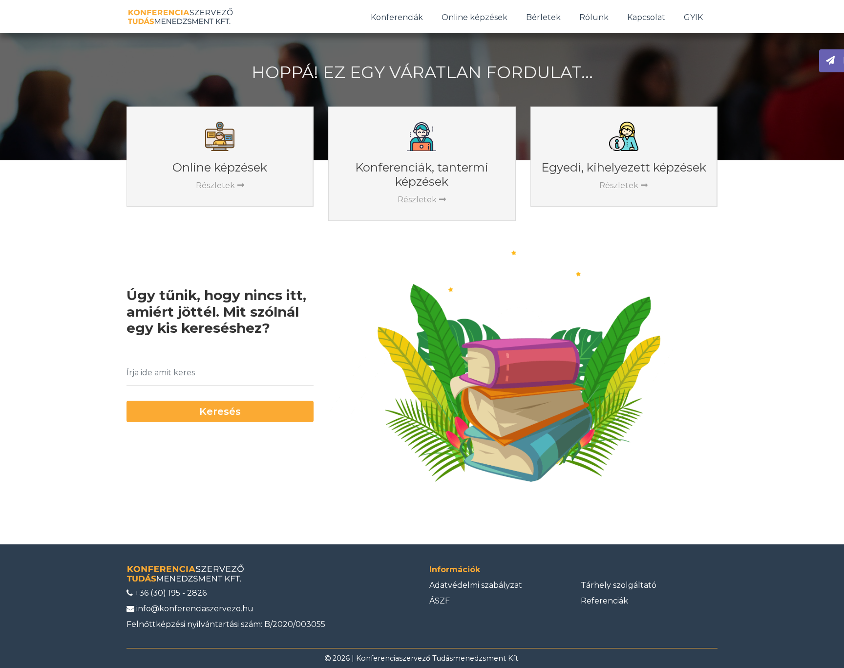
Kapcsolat (646, 17)
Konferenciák (397, 17)
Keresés (220, 411)
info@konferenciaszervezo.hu (193, 608)
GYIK (693, 17)
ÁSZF (439, 600)
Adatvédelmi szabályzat (475, 585)
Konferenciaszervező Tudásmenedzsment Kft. (438, 658)
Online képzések (474, 17)
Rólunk (594, 17)
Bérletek (543, 17)
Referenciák (604, 600)
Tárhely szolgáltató (618, 585)
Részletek (215, 185)
